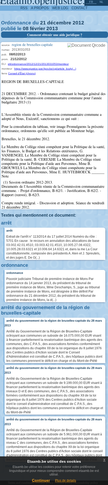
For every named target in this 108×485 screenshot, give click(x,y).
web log (60, 8)
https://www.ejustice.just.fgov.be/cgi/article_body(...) (45, 68)
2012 (78, 22)
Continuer (41, 480)
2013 (52, 28)
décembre (59, 22)
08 (26, 28)
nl (101, 1)
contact (80, 8)
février (37, 28)
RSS (24, 8)
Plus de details (65, 480)
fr (91, 1)
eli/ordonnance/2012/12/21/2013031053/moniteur (38, 63)
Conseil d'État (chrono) (22, 73)
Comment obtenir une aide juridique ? (54, 34)
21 (43, 22)
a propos (40, 8)
